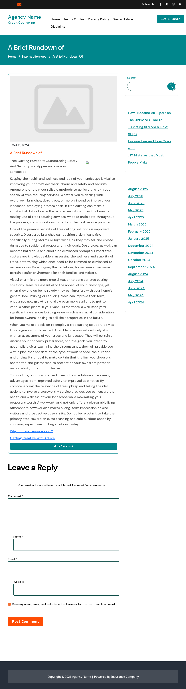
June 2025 (136, 203)
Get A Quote (170, 19)
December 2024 (140, 245)
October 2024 (139, 260)
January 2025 (138, 238)
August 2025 (138, 189)
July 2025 (135, 196)
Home (12, 56)
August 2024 (138, 274)
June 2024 (136, 288)
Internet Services (34, 56)
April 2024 (136, 302)
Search (131, 78)
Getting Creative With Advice (32, 438)
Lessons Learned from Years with (149, 144)
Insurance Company (125, 677)
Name (18, 537)
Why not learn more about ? (31, 431)
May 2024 (135, 295)
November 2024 (140, 253)
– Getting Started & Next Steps (148, 130)
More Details (61, 446)
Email (12, 559)
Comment (15, 496)
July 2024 (135, 281)
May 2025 (135, 210)
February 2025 (139, 231)
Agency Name (24, 17)
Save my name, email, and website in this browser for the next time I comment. (64, 604)
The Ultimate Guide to (145, 120)
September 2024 (141, 267)
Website (18, 582)
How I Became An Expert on (149, 113)
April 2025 (136, 217)
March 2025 (137, 224)
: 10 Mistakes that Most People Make (146, 159)
